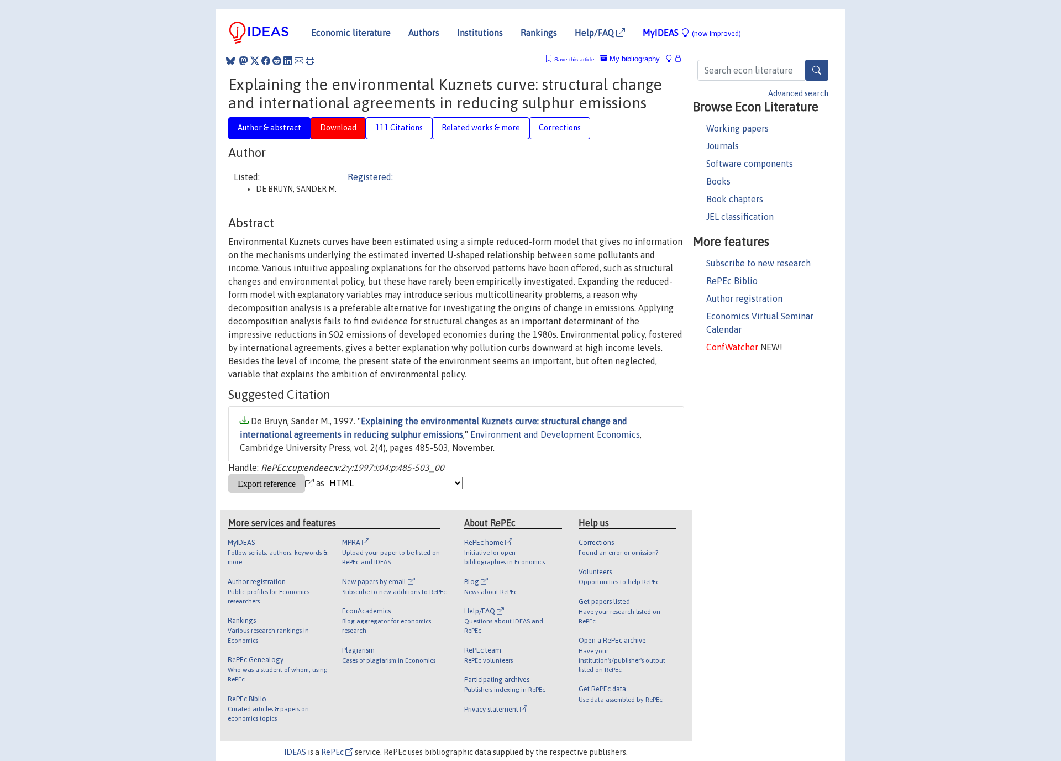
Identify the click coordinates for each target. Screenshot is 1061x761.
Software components (749, 164)
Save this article (574, 59)
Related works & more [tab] (481, 127)
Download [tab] (338, 127)
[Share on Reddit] (276, 61)
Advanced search (798, 93)
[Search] (816, 70)
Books (718, 181)
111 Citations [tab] (399, 127)
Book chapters (734, 199)
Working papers (737, 128)
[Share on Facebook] (265, 61)
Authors (423, 33)
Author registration (744, 298)
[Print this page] (310, 61)
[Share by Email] (299, 61)
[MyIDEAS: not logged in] (672, 59)
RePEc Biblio (732, 281)
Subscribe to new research (758, 263)
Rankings (539, 33)
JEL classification (740, 217)
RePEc (333, 752)
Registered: (370, 177)
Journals (722, 146)
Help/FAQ (595, 33)
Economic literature (351, 33)
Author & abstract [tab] (269, 127)
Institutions (480, 33)
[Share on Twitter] (254, 61)
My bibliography (633, 59)
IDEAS (295, 752)
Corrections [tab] (560, 127)
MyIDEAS (692, 33)
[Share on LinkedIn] (287, 61)
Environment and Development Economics (555, 434)
